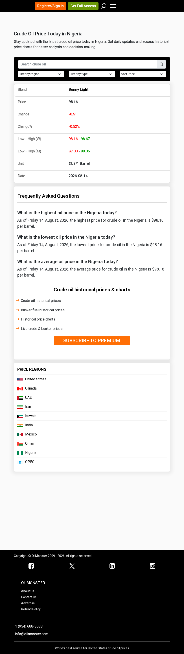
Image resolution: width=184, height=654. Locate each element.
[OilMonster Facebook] (31, 566)
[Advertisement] (69, 25)
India (29, 425)
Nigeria (30, 452)
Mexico (31, 434)
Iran (28, 407)
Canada (31, 388)
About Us (27, 591)
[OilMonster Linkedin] (112, 566)
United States (35, 379)
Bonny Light (78, 89)
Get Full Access (83, 6)
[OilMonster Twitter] (72, 566)
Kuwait (30, 416)
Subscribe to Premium (91, 340)
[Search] (103, 5)
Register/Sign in (50, 6)
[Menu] (112, 5)
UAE (28, 397)
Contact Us (29, 597)
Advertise (28, 603)
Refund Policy (31, 609)
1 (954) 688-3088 (29, 626)
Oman (29, 443)
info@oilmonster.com (31, 634)
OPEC (29, 462)
